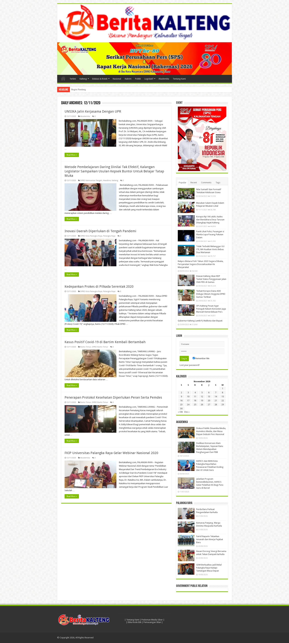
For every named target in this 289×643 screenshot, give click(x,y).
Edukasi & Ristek (99, 79)
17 (188, 400)
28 (216, 404)
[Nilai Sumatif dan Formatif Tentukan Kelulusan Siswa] (186, 193)
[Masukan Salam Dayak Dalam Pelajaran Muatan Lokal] (186, 207)
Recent (193, 182)
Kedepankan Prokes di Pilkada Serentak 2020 (99, 286)
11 (195, 396)
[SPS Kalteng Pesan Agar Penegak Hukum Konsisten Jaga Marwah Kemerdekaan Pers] (186, 310)
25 (195, 404)
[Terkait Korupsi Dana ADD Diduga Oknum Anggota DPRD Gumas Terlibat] (186, 295)
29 (222, 404)
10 (188, 396)
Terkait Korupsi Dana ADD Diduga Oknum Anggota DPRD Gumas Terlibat (210, 294)
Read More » (72, 155)
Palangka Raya (109, 236)
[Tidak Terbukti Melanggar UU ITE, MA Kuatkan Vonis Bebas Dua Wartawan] (186, 250)
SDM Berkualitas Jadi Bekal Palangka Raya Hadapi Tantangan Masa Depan (209, 567)
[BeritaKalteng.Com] (144, 23)
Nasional (117, 79)
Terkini (73, 79)
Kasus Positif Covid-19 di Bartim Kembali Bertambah (105, 342)
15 (222, 396)
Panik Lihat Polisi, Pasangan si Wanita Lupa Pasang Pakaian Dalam (210, 234)
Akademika (164, 79)
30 (181, 408)
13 (209, 396)
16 (181, 400)
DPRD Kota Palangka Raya (91, 236)
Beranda (63, 78)
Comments (206, 182)
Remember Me (202, 358)
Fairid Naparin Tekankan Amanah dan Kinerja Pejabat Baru (209, 539)
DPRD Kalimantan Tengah (91, 180)
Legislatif (148, 79)
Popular (182, 182)
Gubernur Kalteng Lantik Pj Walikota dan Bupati (200, 320)
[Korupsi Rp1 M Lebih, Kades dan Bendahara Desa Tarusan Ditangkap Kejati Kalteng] (186, 221)
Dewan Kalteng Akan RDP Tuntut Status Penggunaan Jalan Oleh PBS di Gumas (211, 279)
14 (216, 396)
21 (216, 400)
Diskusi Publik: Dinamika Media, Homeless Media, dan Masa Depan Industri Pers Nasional (211, 431)
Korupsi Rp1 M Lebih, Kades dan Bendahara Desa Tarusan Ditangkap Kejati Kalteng (210, 219)
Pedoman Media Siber (152, 619)
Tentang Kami (179, 79)
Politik (138, 79)
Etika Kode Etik (134, 622)
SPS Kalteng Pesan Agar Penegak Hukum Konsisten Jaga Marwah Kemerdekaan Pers (211, 309)
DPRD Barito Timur (100, 347)
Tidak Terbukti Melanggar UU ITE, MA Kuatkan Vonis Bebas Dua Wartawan (210, 249)
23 (181, 404)
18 (195, 400)
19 (202, 400)
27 (209, 404)
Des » (186, 412)
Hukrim (128, 79)
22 (222, 400)
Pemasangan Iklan (152, 622)
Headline (107, 180)
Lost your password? (190, 365)
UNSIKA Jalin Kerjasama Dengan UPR (93, 111)
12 (202, 396)
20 (209, 400)
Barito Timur (85, 347)
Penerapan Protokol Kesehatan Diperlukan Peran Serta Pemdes (113, 397)
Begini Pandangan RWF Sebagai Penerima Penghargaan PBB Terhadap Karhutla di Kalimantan (114, 89)
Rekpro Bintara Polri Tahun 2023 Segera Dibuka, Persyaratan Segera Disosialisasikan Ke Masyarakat (200, 264)
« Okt (180, 412)
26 (202, 404)
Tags (218, 182)
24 (188, 404)
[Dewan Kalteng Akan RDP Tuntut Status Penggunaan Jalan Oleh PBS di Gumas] (186, 280)
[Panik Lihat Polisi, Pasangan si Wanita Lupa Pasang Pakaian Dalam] (186, 235)
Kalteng (83, 79)
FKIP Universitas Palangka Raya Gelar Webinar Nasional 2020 (111, 453)
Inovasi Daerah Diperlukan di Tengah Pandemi (100, 231)
